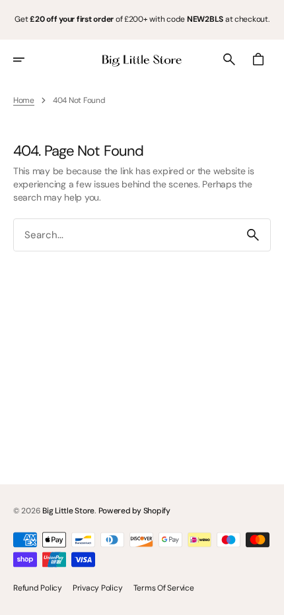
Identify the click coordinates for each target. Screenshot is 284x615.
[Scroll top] (268, 599)
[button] (27, 59)
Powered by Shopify (134, 510)
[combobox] (125, 235)
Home (23, 100)
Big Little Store (68, 510)
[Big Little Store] (142, 59)
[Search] (253, 234)
